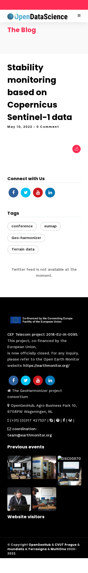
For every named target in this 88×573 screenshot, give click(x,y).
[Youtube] (38, 192)
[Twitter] (26, 192)
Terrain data (22, 249)
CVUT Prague (66, 545)
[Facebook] (13, 192)
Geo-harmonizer (26, 238)
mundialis (15, 549)
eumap (50, 226)
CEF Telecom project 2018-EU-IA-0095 (42, 334)
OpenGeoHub (40, 545)
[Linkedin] (50, 192)
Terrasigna (37, 549)
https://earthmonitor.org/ (46, 365)
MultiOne (58, 549)
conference (22, 226)
